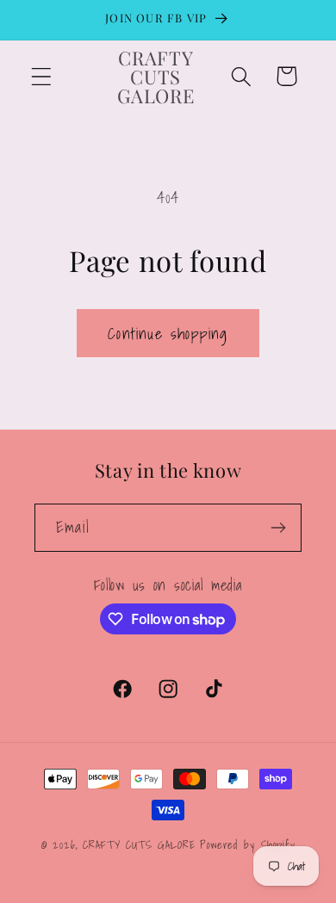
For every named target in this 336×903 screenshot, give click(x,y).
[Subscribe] (278, 528)
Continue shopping (167, 333)
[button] (42, 76)
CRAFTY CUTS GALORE (139, 844)
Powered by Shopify (247, 844)
